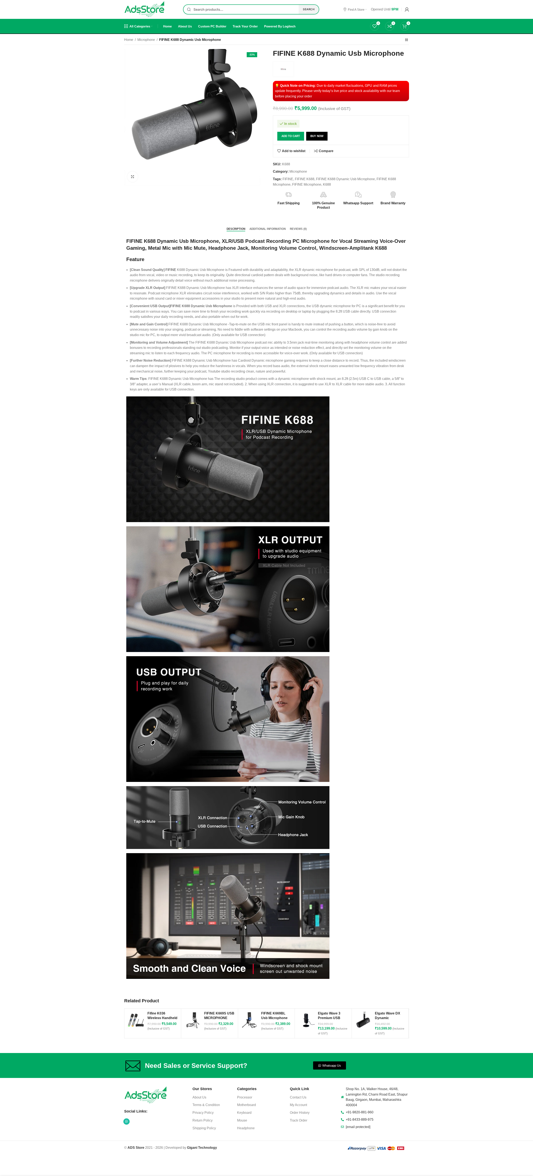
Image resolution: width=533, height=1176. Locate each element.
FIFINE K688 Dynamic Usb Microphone (345, 179)
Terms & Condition (206, 1105)
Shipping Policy (204, 1128)
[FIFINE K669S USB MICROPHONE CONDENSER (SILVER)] (192, 1020)
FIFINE (288, 179)
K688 (327, 184)
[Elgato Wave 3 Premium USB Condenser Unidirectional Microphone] (306, 1020)
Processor (244, 1097)
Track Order (298, 1120)
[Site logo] (144, 9)
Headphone (246, 1128)
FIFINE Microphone (306, 184)
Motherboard (246, 1105)
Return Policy (202, 1120)
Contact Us (298, 1097)
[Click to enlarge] (132, 176)
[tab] (236, 229)
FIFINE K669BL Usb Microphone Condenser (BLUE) (276, 1018)
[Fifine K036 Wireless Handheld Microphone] (136, 1020)
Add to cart (290, 136)
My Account (298, 1105)
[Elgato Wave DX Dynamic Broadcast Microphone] (363, 1020)
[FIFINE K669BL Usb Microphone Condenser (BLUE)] (249, 1020)
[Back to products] (406, 40)
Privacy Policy (203, 1112)
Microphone (146, 39)
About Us (199, 1097)
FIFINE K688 (304, 179)
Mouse (242, 1120)
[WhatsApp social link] (126, 1121)
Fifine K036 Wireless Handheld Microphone (162, 1018)
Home (128, 39)
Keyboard (244, 1112)
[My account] (407, 9)
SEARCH (309, 9)
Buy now (316, 136)
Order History (300, 1112)
